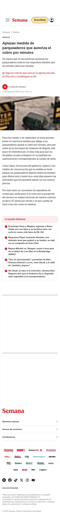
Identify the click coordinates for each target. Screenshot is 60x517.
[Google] (4, 480)
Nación (16, 32)
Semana (6, 32)
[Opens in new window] (10, 480)
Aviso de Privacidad (13, 488)
